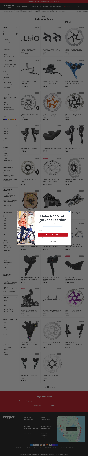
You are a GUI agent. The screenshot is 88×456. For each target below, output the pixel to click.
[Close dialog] (69, 212)
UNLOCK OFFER (53, 234)
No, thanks (53, 241)
